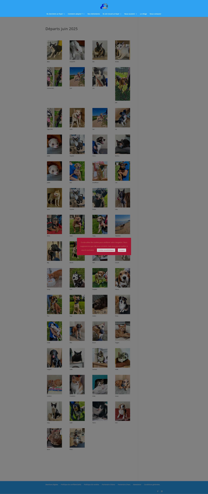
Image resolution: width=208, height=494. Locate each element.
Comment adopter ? (75, 14)
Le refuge (143, 14)
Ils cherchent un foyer (55, 14)
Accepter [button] (122, 250)
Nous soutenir (129, 14)
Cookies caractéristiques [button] (106, 250)
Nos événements (94, 14)
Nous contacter (155, 14)
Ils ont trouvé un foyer (111, 14)
